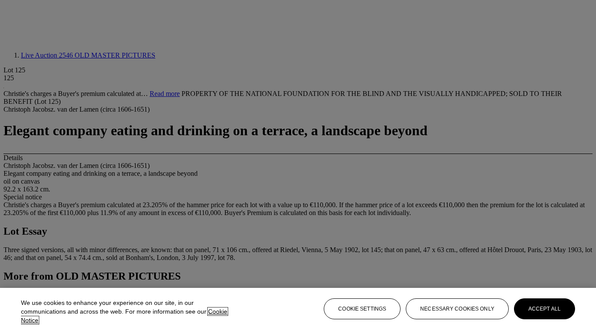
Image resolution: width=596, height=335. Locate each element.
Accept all (544, 309)
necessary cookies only (457, 309)
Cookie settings (362, 309)
